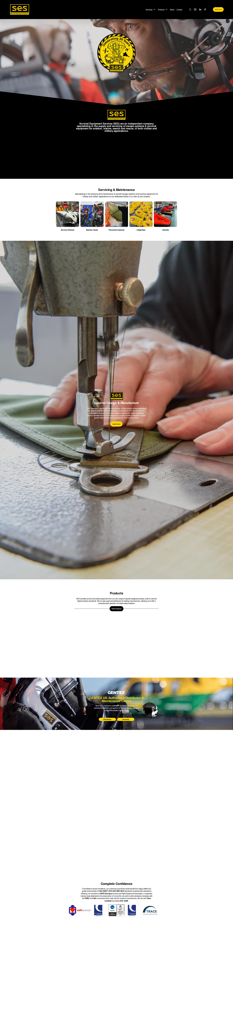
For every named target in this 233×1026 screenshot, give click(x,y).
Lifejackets (141, 229)
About (172, 9)
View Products (116, 609)
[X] (190, 9)
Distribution (107, 719)
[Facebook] (205, 9)
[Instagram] (195, 9)
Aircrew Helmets (67, 229)
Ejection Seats (92, 229)
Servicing (125, 719)
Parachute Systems (116, 229)
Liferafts (165, 229)
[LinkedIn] (200, 9)
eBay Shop (218, 9)
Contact (179, 9)
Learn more (116, 424)
